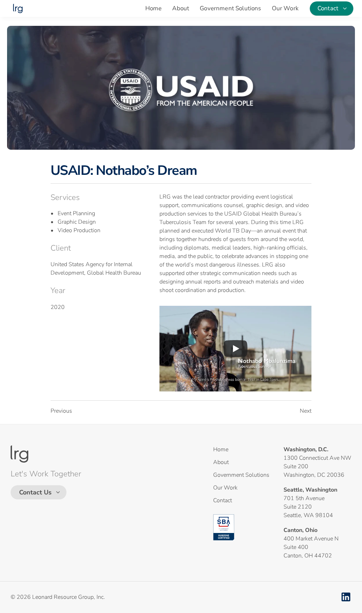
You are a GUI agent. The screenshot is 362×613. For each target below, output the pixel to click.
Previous (61, 411)
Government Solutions (230, 8)
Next (305, 411)
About (180, 8)
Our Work (285, 8)
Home (153, 8)
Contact (222, 500)
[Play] (235, 348)
